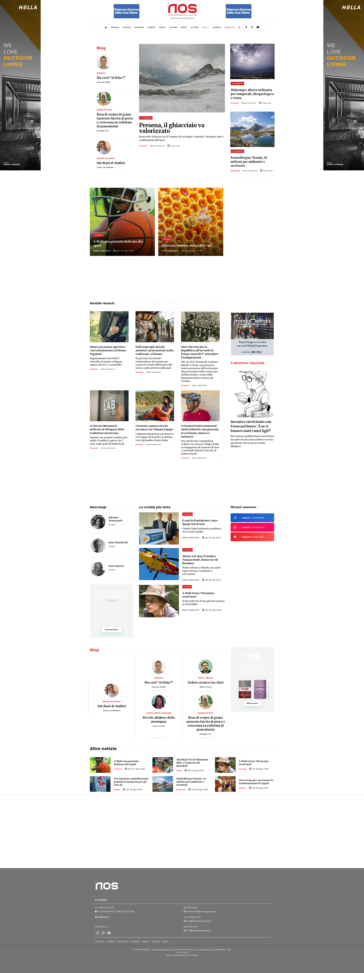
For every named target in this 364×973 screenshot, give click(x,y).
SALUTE (162, 27)
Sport (179, 770)
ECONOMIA (139, 27)
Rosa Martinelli (118, 542)
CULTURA (173, 27)
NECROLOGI (230, 27)
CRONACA (115, 27)
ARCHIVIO (217, 27)
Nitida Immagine (190, 955)
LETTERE (194, 27)
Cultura (242, 788)
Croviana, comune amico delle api (187, 245)
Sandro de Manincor (105, 167)
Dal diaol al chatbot (111, 163)
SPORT (184, 27)
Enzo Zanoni (116, 565)
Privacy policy (182, 952)
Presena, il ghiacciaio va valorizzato (171, 128)
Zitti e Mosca (205, 678)
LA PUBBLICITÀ (192, 917)
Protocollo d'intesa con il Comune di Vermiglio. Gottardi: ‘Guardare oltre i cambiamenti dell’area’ (181, 138)
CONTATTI (103, 917)
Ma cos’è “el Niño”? (111, 78)
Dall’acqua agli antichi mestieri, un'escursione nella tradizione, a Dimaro (154, 350)
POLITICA (127, 27)
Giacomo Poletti (103, 82)
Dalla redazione (157, 146)
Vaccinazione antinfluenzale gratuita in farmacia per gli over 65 (131, 781)
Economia (235, 171)
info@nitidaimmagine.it (198, 921)
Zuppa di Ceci (104, 110)
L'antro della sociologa (158, 713)
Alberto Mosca (205, 687)
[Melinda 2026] (252, 334)
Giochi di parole (106, 158)
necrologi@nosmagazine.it (111, 622)
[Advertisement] (252, 210)
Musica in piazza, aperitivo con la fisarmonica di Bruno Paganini (108, 350)
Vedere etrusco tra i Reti (206, 682)
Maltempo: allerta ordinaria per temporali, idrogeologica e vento (252, 94)
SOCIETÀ (151, 27)
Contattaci (111, 629)
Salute (117, 790)
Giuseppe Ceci (102, 131)
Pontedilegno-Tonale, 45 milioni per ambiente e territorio (249, 161)
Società (187, 587)
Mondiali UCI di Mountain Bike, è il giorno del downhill (192, 762)
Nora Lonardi (159, 726)
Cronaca (143, 146)
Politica (111, 941)
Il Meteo (101, 73)
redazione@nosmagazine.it (201, 911)
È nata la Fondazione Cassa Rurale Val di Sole (199, 522)
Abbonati (252, 703)
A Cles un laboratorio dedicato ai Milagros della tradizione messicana (107, 429)
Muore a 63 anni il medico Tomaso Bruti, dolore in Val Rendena (200, 560)
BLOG (204, 27)
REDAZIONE (190, 907)
